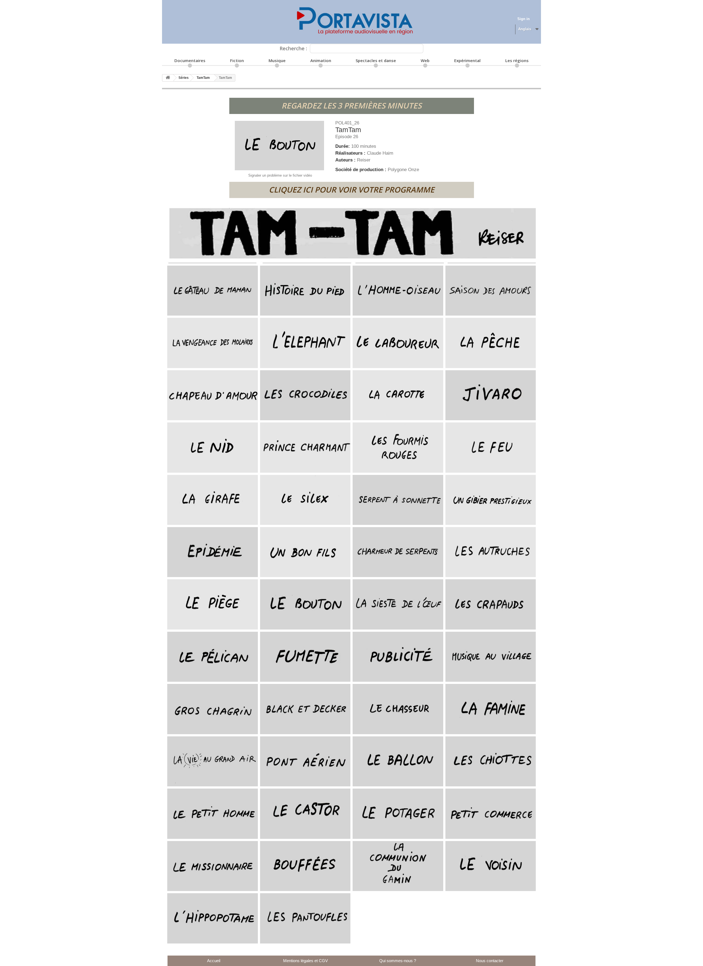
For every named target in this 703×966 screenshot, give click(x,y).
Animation (320, 60)
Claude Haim (380, 153)
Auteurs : (346, 160)
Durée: (343, 146)
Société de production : (361, 169)
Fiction (237, 60)
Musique (277, 60)
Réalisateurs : (351, 153)
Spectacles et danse (376, 60)
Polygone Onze (403, 169)
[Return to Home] (168, 77)
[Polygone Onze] (351, 22)
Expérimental (467, 60)
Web (425, 60)
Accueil (213, 960)
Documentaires (189, 60)
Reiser (363, 160)
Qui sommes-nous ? (397, 960)
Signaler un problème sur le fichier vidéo (280, 175)
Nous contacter (489, 960)
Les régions (517, 60)
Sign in (523, 19)
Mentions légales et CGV (305, 960)
